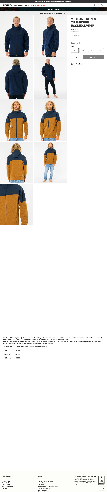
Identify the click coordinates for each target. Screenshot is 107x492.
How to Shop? (42, 483)
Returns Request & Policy (44, 488)
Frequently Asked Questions (45, 481)
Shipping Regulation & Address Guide (48, 486)
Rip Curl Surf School (7, 486)
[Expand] (105, 9)
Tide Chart (4, 488)
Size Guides (41, 485)
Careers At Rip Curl (7, 483)
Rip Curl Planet (6, 485)
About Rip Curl (6, 481)
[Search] (94, 5)
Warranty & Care (42, 490)
